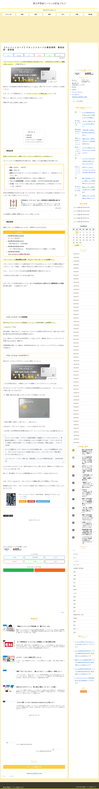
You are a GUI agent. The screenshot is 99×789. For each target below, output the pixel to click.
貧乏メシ (75, 628)
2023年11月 (76, 286)
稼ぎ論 (75, 618)
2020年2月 (76, 428)
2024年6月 (76, 268)
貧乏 (74, 625)
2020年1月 (76, 432)
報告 (74, 586)
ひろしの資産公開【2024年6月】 (81, 221)
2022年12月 (76, 321)
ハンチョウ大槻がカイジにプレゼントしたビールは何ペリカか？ (88, 150)
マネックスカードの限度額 (34, 139)
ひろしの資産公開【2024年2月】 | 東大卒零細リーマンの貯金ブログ (85, 662)
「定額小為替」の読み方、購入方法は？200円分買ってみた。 (88, 132)
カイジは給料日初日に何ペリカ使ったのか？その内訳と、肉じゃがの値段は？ (88, 115)
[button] (94, 101)
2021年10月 (76, 364)
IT (73, 550)
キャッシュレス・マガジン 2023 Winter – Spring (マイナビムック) (39, 494)
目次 (29, 132)
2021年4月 (76, 378)
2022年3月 (76, 350)
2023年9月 (76, 293)
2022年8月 (76, 332)
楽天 (74, 611)
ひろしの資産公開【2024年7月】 (81, 218)
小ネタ (75, 593)
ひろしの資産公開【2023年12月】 (83, 669)
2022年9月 (76, 328)
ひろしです (76, 564)
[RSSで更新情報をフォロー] (49, 570)
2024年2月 (76, 278)
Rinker (25, 496)
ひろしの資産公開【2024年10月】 (81, 211)
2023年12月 (76, 282)
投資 (74, 596)
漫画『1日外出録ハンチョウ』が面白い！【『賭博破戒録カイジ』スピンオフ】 (88, 181)
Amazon (22, 501)
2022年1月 (76, 357)
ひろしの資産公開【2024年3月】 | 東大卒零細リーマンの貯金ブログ (84, 653)
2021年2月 (76, 385)
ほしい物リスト (76, 94)
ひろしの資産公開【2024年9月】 (81, 214)
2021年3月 (76, 382)
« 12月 (77, 245)
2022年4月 (76, 346)
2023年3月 (76, 310)
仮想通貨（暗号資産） (78, 568)
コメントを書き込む (34, 767)
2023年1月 (76, 318)
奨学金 (75, 589)
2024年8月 (76, 264)
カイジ (75, 557)
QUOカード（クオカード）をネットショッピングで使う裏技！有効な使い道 (88, 170)
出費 (74, 575)
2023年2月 (76, 314)
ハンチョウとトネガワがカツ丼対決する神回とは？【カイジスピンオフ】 (88, 161)
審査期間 (29, 137)
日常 (74, 604)
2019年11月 (76, 439)
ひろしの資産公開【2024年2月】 (83, 650)
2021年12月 (76, 360)
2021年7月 (76, 371)
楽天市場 (31, 501)
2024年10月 (76, 261)
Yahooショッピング (42, 501)
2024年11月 (76, 257)
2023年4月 (76, 307)
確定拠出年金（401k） (79, 614)
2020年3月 (76, 424)
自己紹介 (74, 87)
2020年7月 (76, 410)
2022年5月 (76, 343)
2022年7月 (76, 335)
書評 (74, 607)
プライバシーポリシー (77, 92)
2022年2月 (76, 353)
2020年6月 (76, 414)
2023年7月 (76, 296)
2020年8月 (76, 407)
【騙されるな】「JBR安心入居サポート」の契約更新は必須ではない (88, 141)
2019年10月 (76, 442)
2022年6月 (76, 339)
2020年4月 (76, 421)
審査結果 (29, 135)
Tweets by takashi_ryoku (34, 773)
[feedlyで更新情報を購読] (18, 570)
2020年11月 (76, 396)
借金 (74, 571)
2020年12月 (76, 392)
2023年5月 (76, 303)
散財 (74, 600)
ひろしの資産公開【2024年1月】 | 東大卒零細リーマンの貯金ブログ (85, 671)
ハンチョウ (76, 561)
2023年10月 (76, 289)
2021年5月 (76, 375)
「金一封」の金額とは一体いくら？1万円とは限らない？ (88, 124)
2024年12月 (76, 253)
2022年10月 (76, 325)
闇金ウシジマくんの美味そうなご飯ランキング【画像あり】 (88, 189)
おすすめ (6, 515)
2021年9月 (76, 367)
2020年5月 (76, 417)
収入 (74, 582)
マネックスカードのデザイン (35, 142)
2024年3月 (76, 275)
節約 (11, 515)
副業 (74, 579)
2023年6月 (76, 300)
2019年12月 (76, 435)
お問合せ (74, 89)
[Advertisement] (49, 29)
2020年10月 (76, 399)
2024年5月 (76, 271)
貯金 (74, 632)
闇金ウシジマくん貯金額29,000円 (83, 659)
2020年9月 (76, 403)
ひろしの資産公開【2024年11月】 (81, 207)
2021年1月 (76, 389)
